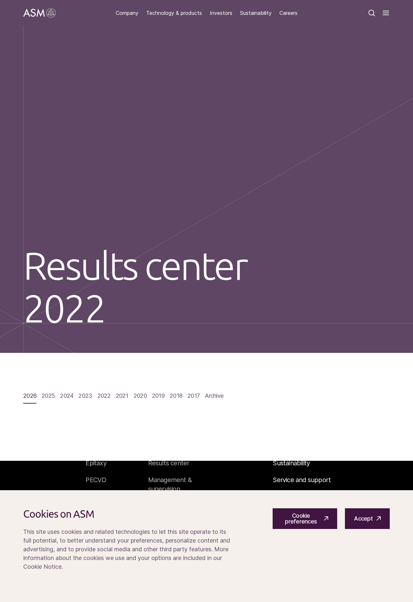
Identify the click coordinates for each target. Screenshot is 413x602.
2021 (122, 396)
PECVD (96, 480)
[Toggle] (386, 13)
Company (127, 13)
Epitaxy (96, 463)
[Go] (39, 13)
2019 (158, 396)
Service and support (302, 480)
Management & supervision (170, 484)
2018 (176, 396)
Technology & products (174, 13)
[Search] (372, 13)
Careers (288, 13)
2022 (104, 396)
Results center (168, 463)
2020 (140, 396)
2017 (193, 396)
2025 (48, 396)
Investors (221, 13)
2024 (66, 396)
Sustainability (256, 13)
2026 (29, 396)
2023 (85, 396)
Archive (214, 396)
